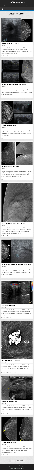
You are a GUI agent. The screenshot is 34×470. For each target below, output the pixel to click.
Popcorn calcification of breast (10, 360)
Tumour (9, 56)
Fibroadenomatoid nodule (9, 401)
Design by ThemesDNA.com (17, 468)
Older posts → (20, 460)
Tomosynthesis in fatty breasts (10, 166)
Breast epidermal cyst (8, 305)
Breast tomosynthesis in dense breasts (13, 223)
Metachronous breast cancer (10, 43)
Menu (5, 9)
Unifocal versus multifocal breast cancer (13, 84)
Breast (5, 56)
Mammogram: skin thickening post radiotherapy (16, 264)
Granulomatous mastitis (8, 125)
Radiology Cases (17, 2)
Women (14, 372)
